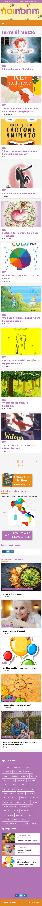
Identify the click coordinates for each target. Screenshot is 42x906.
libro (12, 793)
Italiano (22, 785)
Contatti (14, 1)
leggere (19, 789)
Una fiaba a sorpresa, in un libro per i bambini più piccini (21, 319)
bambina (7, 767)
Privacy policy (33, 1)
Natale (6, 798)
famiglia (34, 776)
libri (5, 793)
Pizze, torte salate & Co (25, 589)
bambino (7, 772)
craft (6, 776)
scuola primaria (10, 824)
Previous (9, 461)
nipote (15, 798)
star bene (25, 824)
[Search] (38, 23)
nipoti (24, 798)
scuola (25, 819)
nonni (34, 802)
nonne (26, 802)
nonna (18, 802)
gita (14, 785)
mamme (30, 793)
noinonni (34, 798)
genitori (21, 780)
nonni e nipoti (26, 806)
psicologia (26, 811)
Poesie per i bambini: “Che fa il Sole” (17, 705)
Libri (4, 66)
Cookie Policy (23, 1)
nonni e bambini (10, 806)
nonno (6, 811)
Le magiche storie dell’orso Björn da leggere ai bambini (21, 362)
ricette (29, 815)
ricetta (19, 815)
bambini (27, 767)
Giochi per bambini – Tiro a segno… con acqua (20, 668)
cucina (15, 776)
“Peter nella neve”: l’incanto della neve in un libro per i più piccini (20, 110)
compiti (28, 772)
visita (34, 824)
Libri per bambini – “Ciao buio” (18, 68)
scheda (15, 819)
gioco (6, 785)
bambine (17, 767)
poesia (15, 811)
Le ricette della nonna (9, 589)
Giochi (5, 663)
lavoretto (8, 789)
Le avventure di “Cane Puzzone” (19, 193)
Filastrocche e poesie (9, 700)
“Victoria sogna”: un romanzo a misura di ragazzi (18, 447)
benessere (18, 772)
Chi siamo (7, 1)
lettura (29, 789)
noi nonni (8, 802)
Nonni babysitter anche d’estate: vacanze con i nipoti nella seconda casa (21, 743)
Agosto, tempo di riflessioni (14, 631)
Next (21, 465)
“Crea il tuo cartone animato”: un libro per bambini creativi (19, 152)
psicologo (8, 815)
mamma (21, 793)
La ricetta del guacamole (12, 594)
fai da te (24, 776)
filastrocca (9, 780)
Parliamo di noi (7, 626)
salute (6, 819)
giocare (31, 780)
